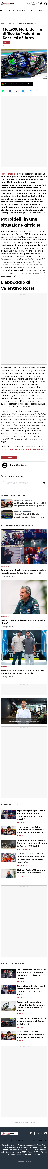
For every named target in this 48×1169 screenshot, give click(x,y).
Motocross (22, 865)
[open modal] (45, 3)
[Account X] (30, 1133)
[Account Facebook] (34, 1133)
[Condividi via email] (36, 91)
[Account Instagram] (38, 1133)
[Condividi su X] (16, 91)
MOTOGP (9, 10)
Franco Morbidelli (9, 174)
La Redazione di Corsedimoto (12, 1140)
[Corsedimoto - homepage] (9, 4)
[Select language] (35, 4)
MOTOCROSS (38, 10)
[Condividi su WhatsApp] (3, 91)
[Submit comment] (44, 483)
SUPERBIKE (22, 10)
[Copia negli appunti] (29, 91)
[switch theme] (41, 3)
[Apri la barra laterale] (1, 10)
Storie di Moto (23, 849)
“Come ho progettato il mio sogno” (25, 449)
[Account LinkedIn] (42, 1133)
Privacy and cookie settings (24, 1122)
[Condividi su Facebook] (9, 91)
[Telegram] (23, 91)
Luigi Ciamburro (13, 46)
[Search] (28, 3)
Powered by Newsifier (24, 1161)
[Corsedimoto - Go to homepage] (9, 1133)
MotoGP (6, 43)
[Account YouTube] (45, 1133)
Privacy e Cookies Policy (38, 1140)
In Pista (20, 836)
